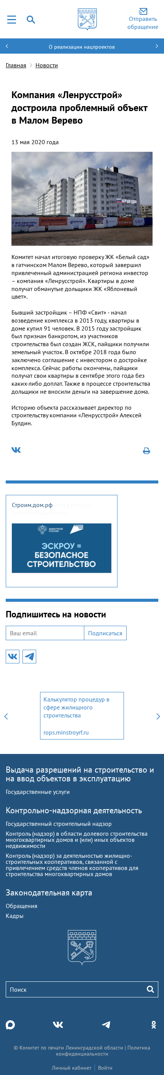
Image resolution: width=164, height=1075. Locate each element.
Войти (105, 1067)
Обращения (21, 906)
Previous (6, 715)
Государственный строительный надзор (59, 823)
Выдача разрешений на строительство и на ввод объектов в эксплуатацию (80, 774)
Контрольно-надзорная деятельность (74, 810)
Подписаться (105, 633)
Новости (46, 65)
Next (158, 715)
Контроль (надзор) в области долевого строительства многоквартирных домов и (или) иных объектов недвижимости (77, 839)
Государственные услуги (38, 791)
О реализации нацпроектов (82, 46)
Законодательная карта (49, 892)
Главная (16, 65)
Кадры (15, 915)
